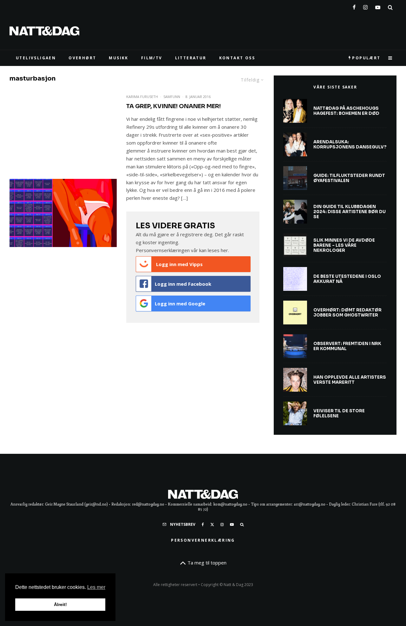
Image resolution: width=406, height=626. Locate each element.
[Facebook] (354, 6)
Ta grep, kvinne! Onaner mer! (173, 106)
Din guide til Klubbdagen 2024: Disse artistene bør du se (349, 211)
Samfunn (171, 96)
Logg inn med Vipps (179, 264)
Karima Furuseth (142, 96)
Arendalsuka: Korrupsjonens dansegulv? (350, 144)
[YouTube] (377, 6)
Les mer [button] (96, 587)
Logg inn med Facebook (183, 284)
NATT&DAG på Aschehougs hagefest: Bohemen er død (346, 111)
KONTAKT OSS (237, 58)
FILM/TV (151, 58)
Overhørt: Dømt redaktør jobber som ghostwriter (347, 312)
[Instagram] (365, 6)
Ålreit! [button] (60, 604)
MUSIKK (118, 58)
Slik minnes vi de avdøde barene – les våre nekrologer (344, 245)
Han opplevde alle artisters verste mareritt (349, 380)
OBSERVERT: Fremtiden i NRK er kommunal (347, 346)
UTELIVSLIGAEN (36, 58)
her (224, 250)
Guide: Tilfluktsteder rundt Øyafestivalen (349, 178)
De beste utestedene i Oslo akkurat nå (347, 279)
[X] (212, 524)
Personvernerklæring (203, 540)
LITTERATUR (190, 58)
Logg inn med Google (180, 303)
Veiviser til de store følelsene (339, 413)
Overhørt (82, 58)
